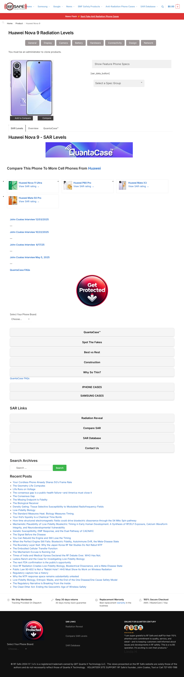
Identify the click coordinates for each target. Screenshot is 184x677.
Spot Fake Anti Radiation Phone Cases (100, 16)
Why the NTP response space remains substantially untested (46, 576)
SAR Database (92, 438)
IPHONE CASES (92, 387)
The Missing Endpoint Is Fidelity (30, 499)
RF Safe (32, 664)
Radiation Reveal (92, 418)
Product (19, 23)
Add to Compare (22, 118)
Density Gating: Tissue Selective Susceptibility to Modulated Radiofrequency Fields (58, 506)
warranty (121, 602)
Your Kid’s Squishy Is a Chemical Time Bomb (37, 517)
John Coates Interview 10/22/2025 (29, 232)
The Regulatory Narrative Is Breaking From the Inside (42, 583)
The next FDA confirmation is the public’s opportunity (42, 562)
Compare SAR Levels (76, 636)
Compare (46, 118)
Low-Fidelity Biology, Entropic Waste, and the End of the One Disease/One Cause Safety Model (65, 579)
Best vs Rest (92, 352)
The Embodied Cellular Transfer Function (35, 548)
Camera (63, 42)
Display (48, 42)
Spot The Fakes (92, 342)
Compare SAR (92, 428)
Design (133, 42)
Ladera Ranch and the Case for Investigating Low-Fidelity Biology (49, 558)
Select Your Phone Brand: (23, 314)
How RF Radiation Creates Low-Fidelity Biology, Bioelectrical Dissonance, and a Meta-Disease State (67, 565)
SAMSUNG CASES (92, 395)
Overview (33, 128)
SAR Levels (17, 128)
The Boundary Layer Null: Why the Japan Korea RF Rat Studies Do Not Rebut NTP (57, 544)
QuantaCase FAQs (20, 269)
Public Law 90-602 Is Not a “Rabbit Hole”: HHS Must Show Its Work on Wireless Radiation (62, 569)
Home (10, 23)
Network (148, 42)
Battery (79, 42)
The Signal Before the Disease (29, 534)
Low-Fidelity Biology (24, 510)
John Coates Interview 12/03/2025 (29, 219)
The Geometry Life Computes (29, 485)
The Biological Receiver (26, 503)
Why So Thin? (92, 372)
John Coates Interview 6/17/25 (27, 244)
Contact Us (92, 448)
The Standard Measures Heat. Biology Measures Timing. (43, 513)
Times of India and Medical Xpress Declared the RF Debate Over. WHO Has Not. (57, 555)
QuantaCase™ (50, 128)
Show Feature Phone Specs (112, 64)
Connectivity (115, 42)
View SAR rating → (29, 186)
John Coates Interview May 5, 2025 (30, 257)
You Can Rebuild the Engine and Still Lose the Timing (42, 538)
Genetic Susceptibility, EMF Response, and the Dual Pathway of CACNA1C (53, 531)
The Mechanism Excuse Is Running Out (34, 551)
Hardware (95, 42)
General (32, 42)
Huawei (94, 168)
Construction (92, 362)
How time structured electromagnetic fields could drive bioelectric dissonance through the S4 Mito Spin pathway (74, 520)
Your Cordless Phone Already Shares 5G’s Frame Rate (42, 482)
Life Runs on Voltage (24, 489)
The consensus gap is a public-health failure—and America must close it (52, 492)
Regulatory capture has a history (30, 572)
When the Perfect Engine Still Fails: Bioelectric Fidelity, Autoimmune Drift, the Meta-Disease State (66, 541)
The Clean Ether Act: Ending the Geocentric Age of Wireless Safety (49, 586)
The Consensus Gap (24, 496)
